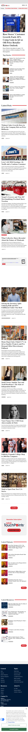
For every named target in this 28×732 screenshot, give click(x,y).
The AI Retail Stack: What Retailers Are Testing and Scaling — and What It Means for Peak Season (17, 613)
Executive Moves (17, 674)
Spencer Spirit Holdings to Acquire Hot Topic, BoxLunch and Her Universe (17, 96)
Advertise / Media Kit (18, 692)
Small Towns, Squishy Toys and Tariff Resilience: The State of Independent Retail (12, 384)
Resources (11, 607)
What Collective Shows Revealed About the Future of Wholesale (13, 239)
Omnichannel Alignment (18, 682)
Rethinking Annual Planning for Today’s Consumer (17, 621)
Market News (16, 671)
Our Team (16, 688)
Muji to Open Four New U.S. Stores (11, 490)
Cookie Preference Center (14, 725)
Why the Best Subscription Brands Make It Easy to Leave (17, 555)
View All (24, 587)
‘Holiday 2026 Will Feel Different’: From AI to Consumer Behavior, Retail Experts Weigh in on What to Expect (17, 78)
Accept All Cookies (14, 729)
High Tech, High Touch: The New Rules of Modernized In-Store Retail (17, 604)
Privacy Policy (11, 722)
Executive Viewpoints (6, 318)
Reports (2, 692)
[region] (14, 719)
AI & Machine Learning (18, 676)
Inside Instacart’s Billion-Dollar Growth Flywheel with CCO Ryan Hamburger (17, 572)
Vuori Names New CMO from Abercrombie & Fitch (12, 421)
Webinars (2, 688)
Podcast (2, 678)
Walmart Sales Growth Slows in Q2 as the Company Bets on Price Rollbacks (13, 127)
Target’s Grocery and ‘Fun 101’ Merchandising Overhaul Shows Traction (13, 199)
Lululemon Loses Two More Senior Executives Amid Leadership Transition (17, 70)
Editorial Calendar (17, 690)
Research (2, 690)
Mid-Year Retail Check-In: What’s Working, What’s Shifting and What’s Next (16, 638)
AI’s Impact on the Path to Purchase (16, 629)
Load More (14, 507)
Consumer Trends (17, 673)
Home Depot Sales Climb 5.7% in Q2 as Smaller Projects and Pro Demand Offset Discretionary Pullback (13, 345)
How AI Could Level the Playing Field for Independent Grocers (17, 563)
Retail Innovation (17, 678)
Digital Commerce (17, 680)
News (11, 65)
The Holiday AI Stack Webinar (11, 8)
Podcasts (10, 557)
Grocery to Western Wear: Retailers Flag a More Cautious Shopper (17, 87)
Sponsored (3, 682)
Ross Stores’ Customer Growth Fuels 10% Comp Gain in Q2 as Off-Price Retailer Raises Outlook (14, 39)
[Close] (26, 708)
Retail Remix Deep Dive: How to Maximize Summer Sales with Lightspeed (17, 580)
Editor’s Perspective (4, 674)
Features (11, 82)
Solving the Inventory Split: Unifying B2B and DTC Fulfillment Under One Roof (11, 305)
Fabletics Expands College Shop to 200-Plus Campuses (13, 455)
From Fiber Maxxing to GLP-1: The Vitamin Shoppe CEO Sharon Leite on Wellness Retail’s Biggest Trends (16, 547)
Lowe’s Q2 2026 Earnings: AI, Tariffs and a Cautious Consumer (13, 163)
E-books (2, 693)
